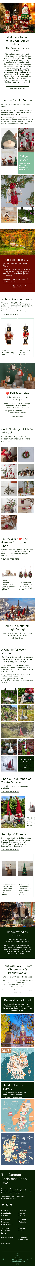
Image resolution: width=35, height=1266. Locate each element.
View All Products (10, 314)
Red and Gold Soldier (24, 352)
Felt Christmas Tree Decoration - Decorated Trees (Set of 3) (25, 585)
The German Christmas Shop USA (14, 1179)
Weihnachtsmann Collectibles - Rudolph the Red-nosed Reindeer (9, 889)
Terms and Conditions (23, 1238)
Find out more (17, 417)
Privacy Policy (7, 1237)
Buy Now (26, 766)
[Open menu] (3, 1259)
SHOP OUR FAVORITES (17, 88)
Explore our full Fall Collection (17, 286)
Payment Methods (22, 1221)
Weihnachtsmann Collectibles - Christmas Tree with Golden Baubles (25, 889)
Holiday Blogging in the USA (6, 1213)
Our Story (5, 1244)
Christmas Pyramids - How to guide (7, 1222)
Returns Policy (21, 1229)
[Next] (32, 338)
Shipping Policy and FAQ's (5, 1230)
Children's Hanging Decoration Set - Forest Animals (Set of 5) (8, 584)
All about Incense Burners (22, 1213)
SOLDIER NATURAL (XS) (8, 352)
